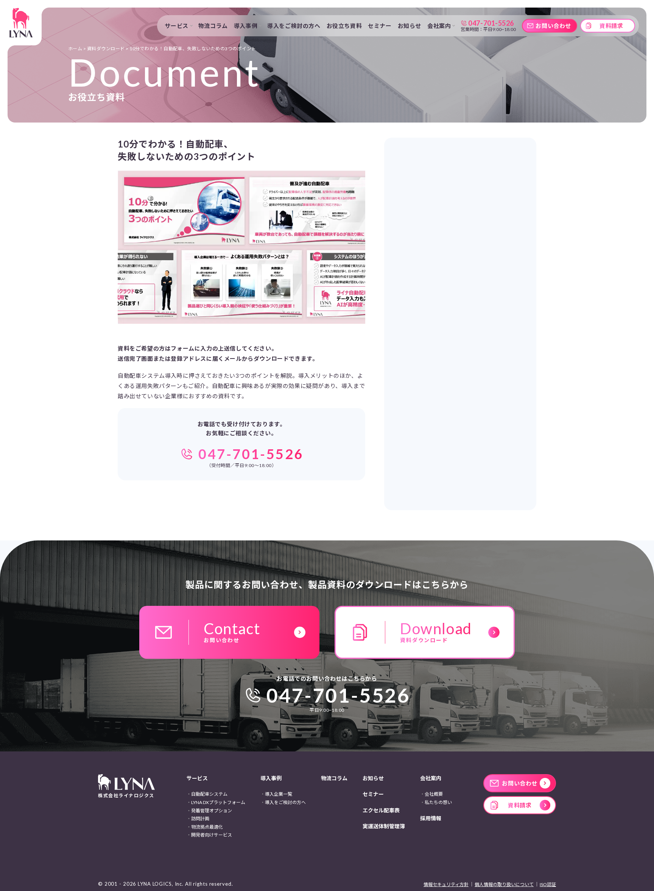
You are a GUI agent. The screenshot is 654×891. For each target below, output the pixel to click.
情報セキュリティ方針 (446, 884)
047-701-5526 (338, 695)
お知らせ (409, 25)
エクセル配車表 (381, 810)
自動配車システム (209, 794)
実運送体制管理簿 (384, 826)
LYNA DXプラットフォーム (218, 802)
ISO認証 (548, 884)
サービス (197, 778)
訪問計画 (200, 818)
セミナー (379, 25)
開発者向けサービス (211, 835)
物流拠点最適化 (207, 827)
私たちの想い (438, 802)
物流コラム (213, 25)
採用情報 (430, 818)
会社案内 (430, 778)
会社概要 (434, 794)
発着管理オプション (211, 810)
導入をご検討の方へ (293, 25)
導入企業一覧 (278, 794)
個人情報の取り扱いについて (504, 884)
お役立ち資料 (344, 25)
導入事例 (271, 778)
